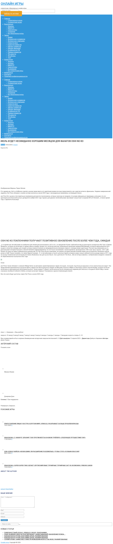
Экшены (11, 26)
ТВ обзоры (12, 56)
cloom (16, 145)
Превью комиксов (14, 52)
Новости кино (13, 43)
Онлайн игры (12, 4)
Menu (2, 15)
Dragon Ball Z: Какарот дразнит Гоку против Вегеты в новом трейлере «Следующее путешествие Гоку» (45, 437)
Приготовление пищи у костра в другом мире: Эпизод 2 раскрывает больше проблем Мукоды (41, 423)
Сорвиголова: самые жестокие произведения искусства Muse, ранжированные (35, 539)
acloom (3, 489)
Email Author (9, 489)
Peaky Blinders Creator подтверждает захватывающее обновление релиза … (34, 534)
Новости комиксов (15, 45)
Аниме (10, 37)
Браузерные (8, 24)
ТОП (9, 58)
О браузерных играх (15, 20)
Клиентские (8, 60)
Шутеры (11, 63)
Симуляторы (12, 30)
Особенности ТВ (14, 50)
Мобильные (8, 73)
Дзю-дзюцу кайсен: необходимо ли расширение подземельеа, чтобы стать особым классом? (41, 451)
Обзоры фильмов (14, 48)
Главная (7, 19)
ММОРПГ (11, 28)
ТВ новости (12, 54)
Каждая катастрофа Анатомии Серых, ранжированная (26, 536)
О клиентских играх (15, 22)
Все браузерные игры (16, 33)
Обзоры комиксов (14, 46)
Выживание (12, 69)
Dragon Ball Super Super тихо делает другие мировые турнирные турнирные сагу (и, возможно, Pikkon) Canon (48, 465)
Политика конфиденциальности (15, 76)
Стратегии (11, 32)
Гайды (6, 35)
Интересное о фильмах (16, 41)
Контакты (7, 74)
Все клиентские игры (15, 71)
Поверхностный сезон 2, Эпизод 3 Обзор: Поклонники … (26, 532)
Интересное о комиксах (16, 39)
